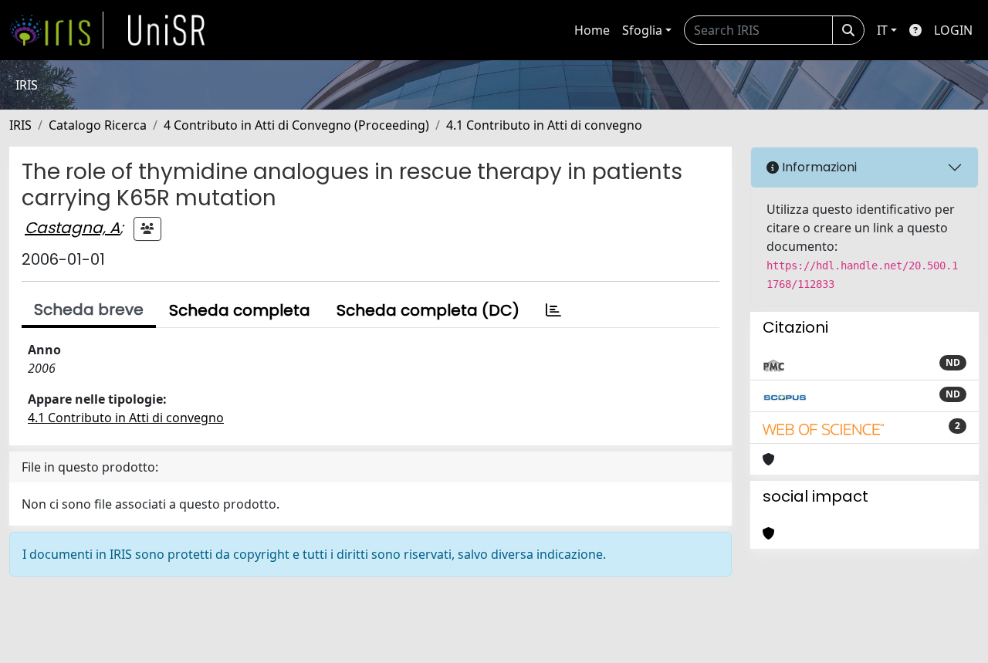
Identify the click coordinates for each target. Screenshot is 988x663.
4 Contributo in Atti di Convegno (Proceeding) (296, 125)
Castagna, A (72, 227)
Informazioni (818, 167)
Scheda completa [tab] (239, 310)
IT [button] (882, 30)
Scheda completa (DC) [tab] (428, 310)
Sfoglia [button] (642, 30)
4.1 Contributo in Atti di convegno (544, 125)
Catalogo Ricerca (98, 125)
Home (592, 30)
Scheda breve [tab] (89, 309)
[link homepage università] (167, 30)
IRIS (20, 125)
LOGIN (953, 30)
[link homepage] (56, 30)
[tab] (553, 310)
